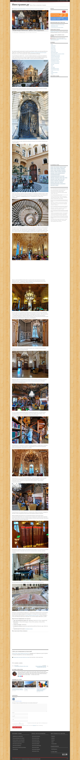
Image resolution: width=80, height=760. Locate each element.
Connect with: (14, 697)
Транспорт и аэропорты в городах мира (57, 24)
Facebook (53, 739)
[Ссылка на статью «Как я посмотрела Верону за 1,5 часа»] (30, 687)
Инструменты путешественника (33, 0)
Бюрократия (53, 47)
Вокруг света (53, 48)
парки (59, 179)
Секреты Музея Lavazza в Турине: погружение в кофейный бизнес (42, 689)
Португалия (62, 168)
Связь (52, 71)
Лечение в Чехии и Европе (55, 56)
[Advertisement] (30, 42)
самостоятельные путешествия (55, 183)
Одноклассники (54, 743)
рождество (52, 182)
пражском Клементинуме (36, 380)
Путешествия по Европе (22, 8)
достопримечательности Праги (55, 174)
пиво (61, 179)
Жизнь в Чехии (53, 51)
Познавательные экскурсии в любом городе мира (21, 657)
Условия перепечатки (24, 0)
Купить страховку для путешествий (18, 739)
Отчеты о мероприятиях (55, 63)
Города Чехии (53, 49)
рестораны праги (61, 180)
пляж (63, 179)
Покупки (52, 64)
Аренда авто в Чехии (35, 747)
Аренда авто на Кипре (35, 743)
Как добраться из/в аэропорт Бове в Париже (60, 206)
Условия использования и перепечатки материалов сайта (31, 758)
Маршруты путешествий (55, 57)
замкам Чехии (31, 282)
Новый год (58, 168)
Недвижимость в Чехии (55, 60)
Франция (56, 171)
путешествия (56, 180)
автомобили (63, 171)
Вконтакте (53, 736)
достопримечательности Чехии (55, 176)
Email (13, 716)
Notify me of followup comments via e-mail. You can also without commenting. (29, 725)
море (63, 177)
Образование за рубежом (55, 61)
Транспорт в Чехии (54, 72)
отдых (66, 177)
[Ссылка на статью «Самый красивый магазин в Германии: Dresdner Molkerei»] (18, 687)
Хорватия (59, 171)
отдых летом (52, 179)
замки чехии (52, 177)
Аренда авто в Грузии (35, 739)
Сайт (13, 719)
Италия (55, 168)
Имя (13, 712)
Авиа (52, 44)
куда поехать (57, 177)
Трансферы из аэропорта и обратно (18, 741)
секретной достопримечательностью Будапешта (38, 52)
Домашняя (15, 8)
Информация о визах (54, 25)
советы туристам (62, 183)
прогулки (52, 180)
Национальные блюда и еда (55, 59)
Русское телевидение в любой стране (57, 18)
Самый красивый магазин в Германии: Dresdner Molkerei (17, 689)
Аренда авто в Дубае (35, 751)
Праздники (53, 67)
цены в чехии (53, 185)
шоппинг (57, 185)
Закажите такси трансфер (54, 31)
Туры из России (15, 749)
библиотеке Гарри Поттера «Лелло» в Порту (23, 380)
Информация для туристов (55, 55)
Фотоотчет (52, 171)
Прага (52, 65)
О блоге (13, 0)
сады (58, 182)
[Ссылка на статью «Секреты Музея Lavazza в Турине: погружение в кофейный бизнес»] (42, 687)
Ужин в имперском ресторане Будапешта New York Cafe (41, 666)
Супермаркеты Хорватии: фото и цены (21, 666)
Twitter (52, 741)
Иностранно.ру (20, 4)
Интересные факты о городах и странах (57, 53)
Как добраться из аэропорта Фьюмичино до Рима (60, 188)
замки (63, 176)
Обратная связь (18, 0)
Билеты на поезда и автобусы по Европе (19, 747)
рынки (56, 182)
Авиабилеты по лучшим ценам (18, 736)
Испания (52, 168)
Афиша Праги (53, 45)
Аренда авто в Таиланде (36, 749)
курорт (61, 177)
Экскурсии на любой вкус (17, 745)
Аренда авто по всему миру (17, 743)
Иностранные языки (54, 52)
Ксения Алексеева (16, 32)
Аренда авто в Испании (36, 741)
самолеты (61, 182)
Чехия (52, 73)
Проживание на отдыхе (55, 68)
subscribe (34, 725)
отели (56, 179)
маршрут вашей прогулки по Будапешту (32, 615)
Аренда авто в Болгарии (36, 736)
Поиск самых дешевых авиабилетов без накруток (21, 653)
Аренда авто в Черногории (36, 745)
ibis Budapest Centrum (29, 628)
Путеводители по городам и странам (57, 27)
